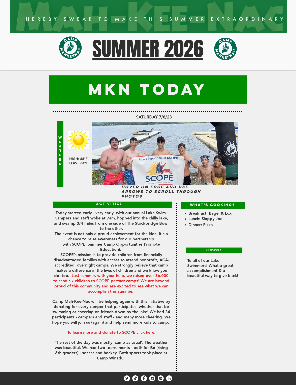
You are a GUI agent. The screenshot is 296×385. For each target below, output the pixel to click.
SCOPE (78, 244)
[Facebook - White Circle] (144, 378)
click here (145, 332)
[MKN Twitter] (127, 378)
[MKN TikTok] (135, 378)
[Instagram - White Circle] (152, 378)
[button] (165, 153)
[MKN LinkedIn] (169, 378)
